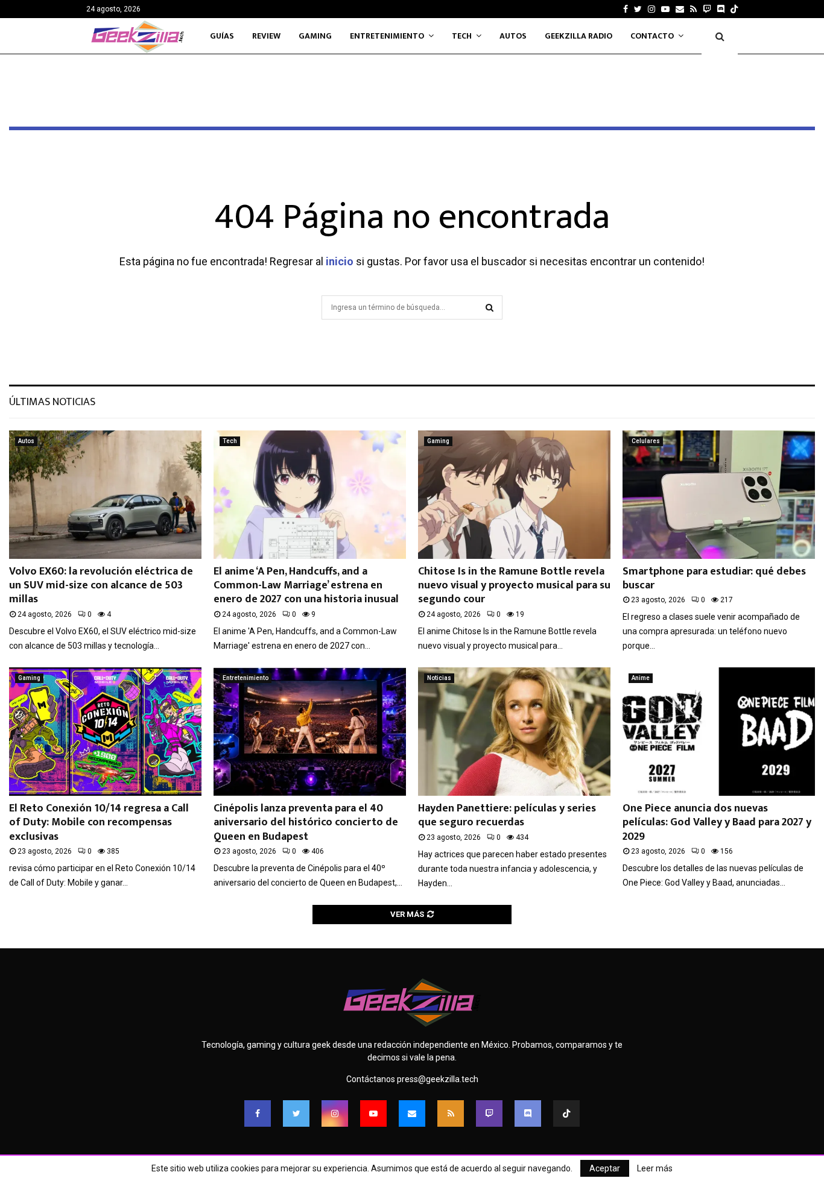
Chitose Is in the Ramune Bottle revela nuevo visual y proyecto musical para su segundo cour (514, 585)
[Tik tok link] (734, 9)
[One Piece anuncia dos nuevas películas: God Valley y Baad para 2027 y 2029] (719, 731)
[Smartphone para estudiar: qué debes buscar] (719, 494)
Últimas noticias (52, 402)
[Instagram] (335, 1113)
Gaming (315, 36)
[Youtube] (373, 1113)
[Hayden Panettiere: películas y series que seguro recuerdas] (514, 731)
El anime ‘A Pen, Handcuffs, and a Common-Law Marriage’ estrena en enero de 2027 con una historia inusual (306, 585)
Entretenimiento (387, 36)
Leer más (655, 1168)
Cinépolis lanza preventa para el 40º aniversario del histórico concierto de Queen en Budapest (306, 822)
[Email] (412, 1113)
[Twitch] (489, 1113)
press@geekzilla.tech (437, 1079)
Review (266, 36)
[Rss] (450, 1113)
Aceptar (604, 1168)
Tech (462, 36)
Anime (641, 678)
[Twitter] (296, 1113)
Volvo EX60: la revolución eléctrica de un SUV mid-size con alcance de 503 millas (101, 585)
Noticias (439, 678)
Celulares (646, 441)
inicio (339, 261)
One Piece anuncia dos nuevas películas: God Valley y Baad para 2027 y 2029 (717, 822)
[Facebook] (257, 1113)
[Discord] (720, 9)
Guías (222, 36)
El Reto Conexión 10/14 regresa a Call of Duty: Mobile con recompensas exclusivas (99, 822)
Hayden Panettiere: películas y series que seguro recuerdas (507, 815)
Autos (513, 36)
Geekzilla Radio (578, 36)
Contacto (652, 36)
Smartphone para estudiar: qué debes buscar (714, 578)
